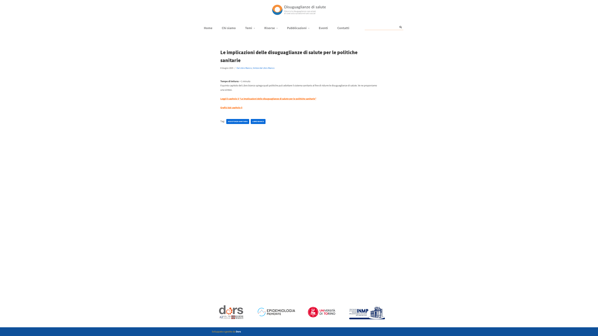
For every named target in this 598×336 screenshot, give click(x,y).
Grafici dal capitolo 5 (231, 107)
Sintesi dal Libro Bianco (264, 67)
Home (208, 28)
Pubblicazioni (297, 28)
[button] (250, 28)
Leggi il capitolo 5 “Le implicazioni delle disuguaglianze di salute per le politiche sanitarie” (268, 98)
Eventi (323, 28)
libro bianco (258, 121)
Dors (238, 331)
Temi (248, 28)
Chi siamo (229, 28)
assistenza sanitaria (238, 121)
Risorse (269, 28)
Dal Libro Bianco (244, 67)
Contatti (343, 28)
